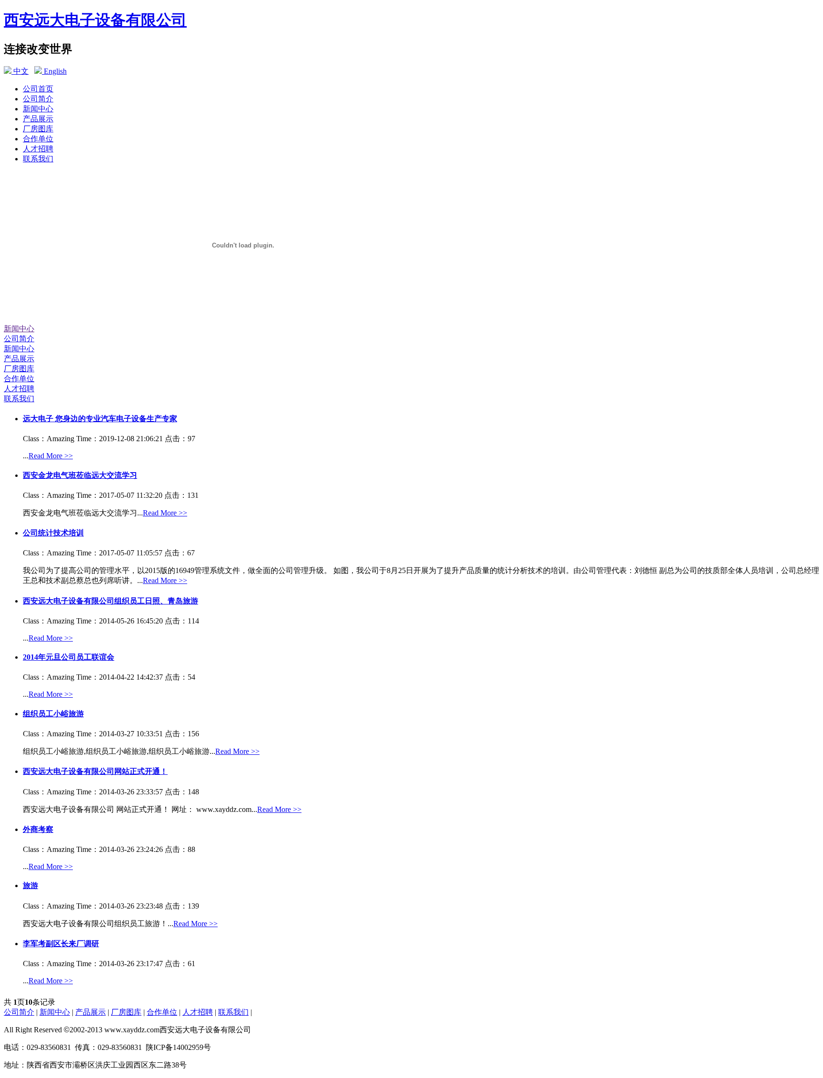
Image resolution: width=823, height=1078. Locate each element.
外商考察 (38, 829)
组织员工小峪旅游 (53, 714)
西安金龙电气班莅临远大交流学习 (80, 475)
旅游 (30, 885)
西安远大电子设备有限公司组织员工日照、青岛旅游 (110, 601)
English (54, 71)
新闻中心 (38, 109)
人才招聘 (38, 149)
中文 (20, 71)
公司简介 (38, 99)
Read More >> (51, 456)
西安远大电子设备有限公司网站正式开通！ (95, 771)
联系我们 (38, 159)
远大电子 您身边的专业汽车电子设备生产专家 (100, 419)
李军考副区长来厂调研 (61, 944)
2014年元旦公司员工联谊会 (68, 657)
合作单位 (38, 139)
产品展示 (38, 119)
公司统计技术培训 (53, 533)
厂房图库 (38, 129)
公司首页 (38, 89)
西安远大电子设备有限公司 (95, 20)
